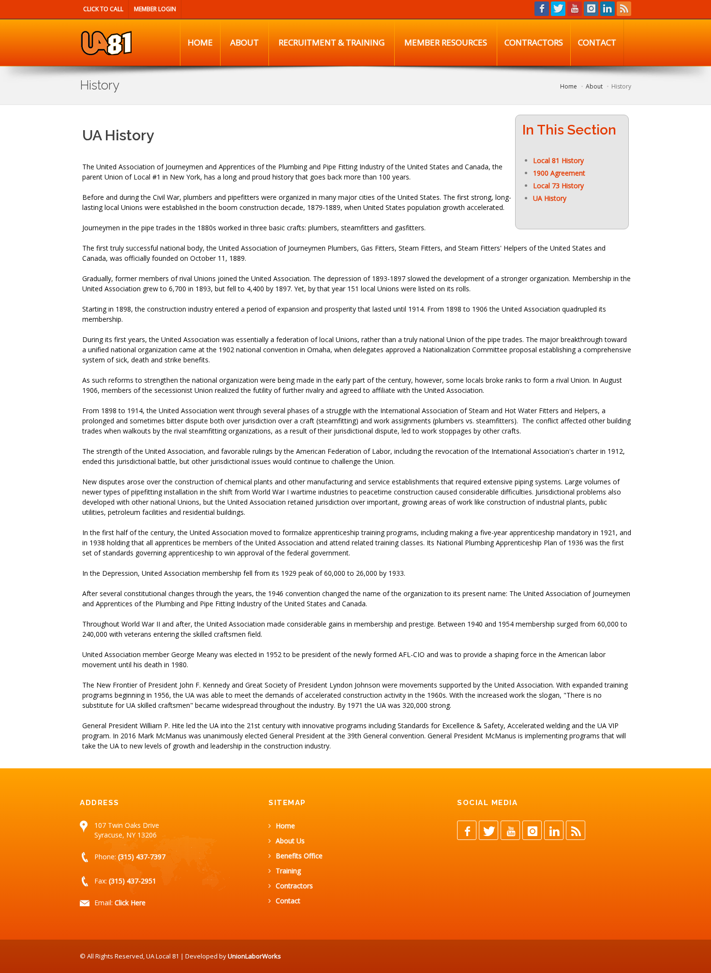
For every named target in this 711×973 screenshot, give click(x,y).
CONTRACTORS (533, 42)
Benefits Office (299, 855)
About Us (290, 840)
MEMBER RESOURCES (445, 42)
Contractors (294, 885)
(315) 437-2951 (132, 880)
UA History (549, 198)
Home (285, 825)
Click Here (130, 902)
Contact (288, 900)
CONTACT (597, 42)
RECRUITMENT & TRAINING (332, 42)
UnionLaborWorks (254, 956)
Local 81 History (558, 160)
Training (288, 870)
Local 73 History (558, 185)
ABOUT (244, 42)
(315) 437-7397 (141, 856)
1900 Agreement (559, 173)
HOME (200, 42)
